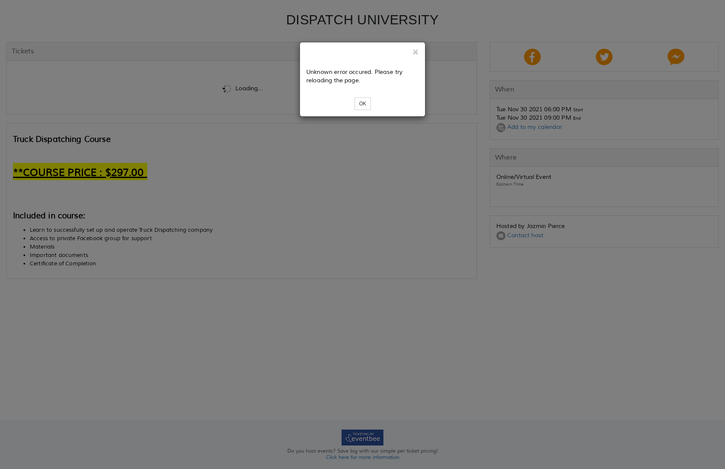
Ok (362, 104)
